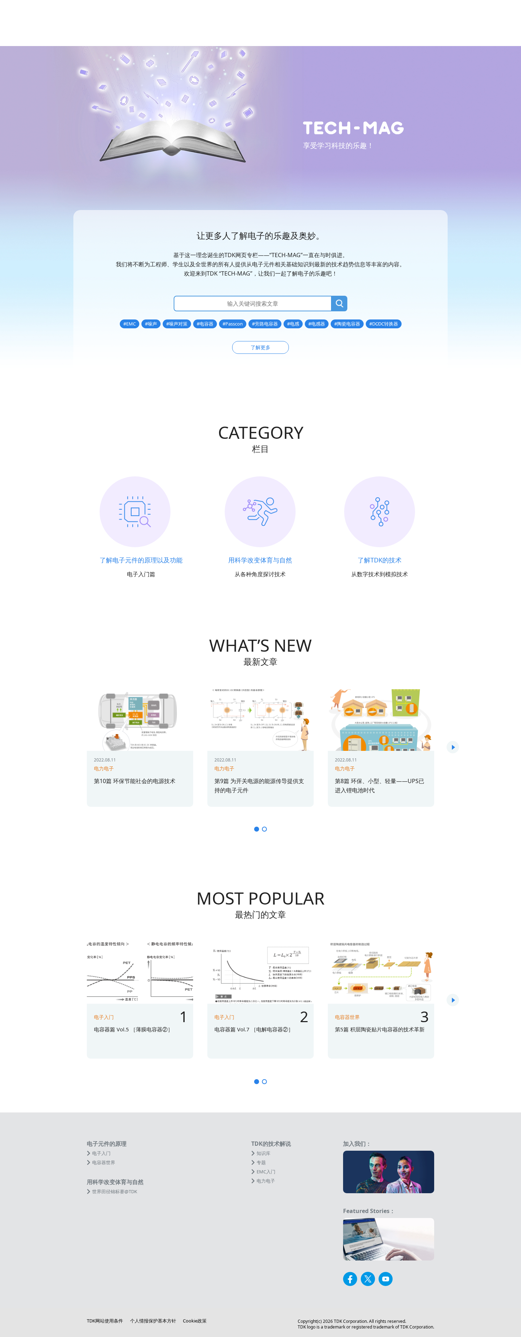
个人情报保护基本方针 (153, 1321)
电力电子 (104, 768)
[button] (453, 747)
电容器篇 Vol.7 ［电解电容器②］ (253, 1029)
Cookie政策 (195, 1321)
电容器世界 (347, 1017)
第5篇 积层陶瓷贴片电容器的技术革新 (380, 1029)
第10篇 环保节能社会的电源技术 (134, 781)
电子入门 (104, 1017)
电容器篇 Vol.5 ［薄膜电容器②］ (133, 1029)
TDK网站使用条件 (105, 1321)
